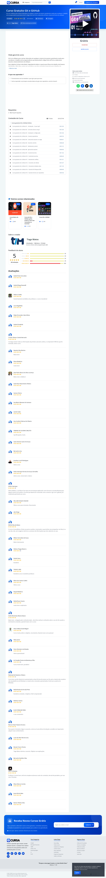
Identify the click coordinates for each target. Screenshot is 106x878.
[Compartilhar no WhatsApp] (78, 86)
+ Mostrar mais (13, 68)
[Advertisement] (37, 43)
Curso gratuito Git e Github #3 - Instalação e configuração (26, 133)
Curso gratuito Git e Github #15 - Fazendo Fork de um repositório (28, 172)
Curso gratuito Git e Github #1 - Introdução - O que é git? (26, 126)
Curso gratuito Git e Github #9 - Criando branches (24, 153)
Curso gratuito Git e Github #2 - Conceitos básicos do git (26, 129)
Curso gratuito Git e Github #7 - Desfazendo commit (25, 146)
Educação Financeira (35, 844)
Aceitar (77, 872)
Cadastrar (89, 825)
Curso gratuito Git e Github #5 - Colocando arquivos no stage (27, 139)
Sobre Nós (79, 854)
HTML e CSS (33, 848)
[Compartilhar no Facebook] (82, 86)
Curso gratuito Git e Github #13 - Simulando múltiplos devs (26, 166)
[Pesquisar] (50, 2)
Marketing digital (34, 850)
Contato (79, 852)
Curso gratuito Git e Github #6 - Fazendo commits (24, 143)
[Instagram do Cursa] (19, 853)
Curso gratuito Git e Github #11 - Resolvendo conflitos (25, 159)
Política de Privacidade (82, 843)
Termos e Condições (81, 845)
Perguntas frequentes (58, 854)
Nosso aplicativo (57, 850)
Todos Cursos (57, 845)
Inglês (32, 846)
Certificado (56, 852)
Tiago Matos (15, 23)
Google (32, 843)
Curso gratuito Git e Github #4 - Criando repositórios (25, 136)
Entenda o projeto (81, 850)
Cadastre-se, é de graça (92, 2)
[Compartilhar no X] (87, 86)
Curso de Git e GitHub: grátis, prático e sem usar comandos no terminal (30, 220)
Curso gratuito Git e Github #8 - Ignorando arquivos (24, 149)
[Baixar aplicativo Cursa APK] (8, 856)
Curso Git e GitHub (44, 217)
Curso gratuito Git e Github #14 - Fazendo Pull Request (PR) (26, 169)
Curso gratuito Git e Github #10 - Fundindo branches (25, 156)
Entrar (81, 2)
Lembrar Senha (57, 848)
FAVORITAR (85, 45)
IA (31, 852)
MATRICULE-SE (84, 49)
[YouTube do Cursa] (23, 853)
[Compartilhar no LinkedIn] (91, 86)
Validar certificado (58, 856)
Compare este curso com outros (85, 90)
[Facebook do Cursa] (8, 853)
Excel (32, 854)
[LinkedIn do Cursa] (15, 853)
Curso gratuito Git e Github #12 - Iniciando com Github (25, 162)
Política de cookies (83, 869)
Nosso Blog (56, 843)
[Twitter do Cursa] (12, 853)
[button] (37, 123)
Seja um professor (81, 848)
